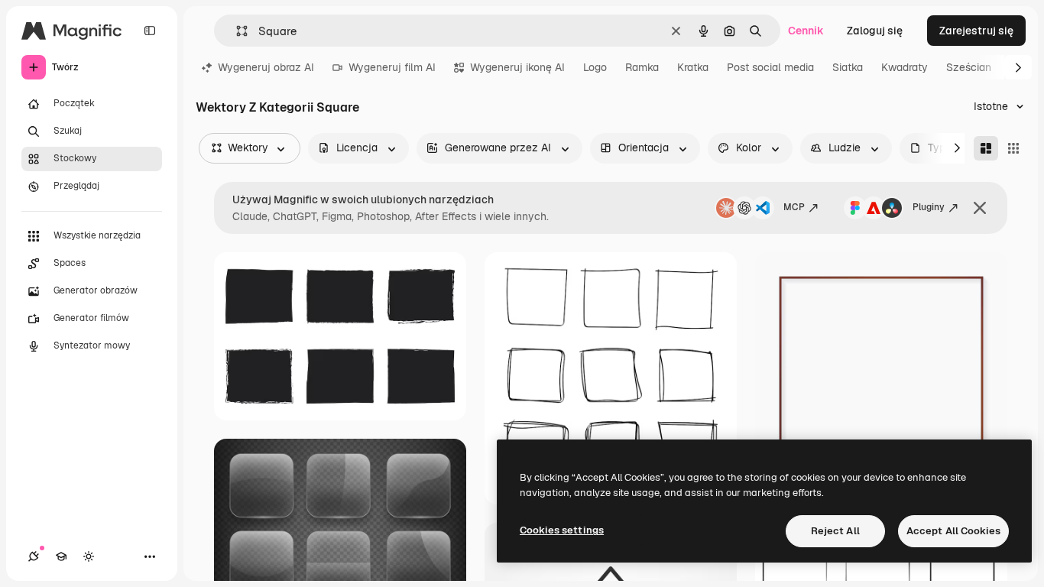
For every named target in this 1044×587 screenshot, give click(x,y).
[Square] (1013, 148)
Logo (595, 67)
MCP (794, 207)
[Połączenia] (33, 556)
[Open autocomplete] (236, 31)
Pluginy (929, 207)
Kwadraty (904, 67)
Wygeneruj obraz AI (266, 67)
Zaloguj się (875, 30)
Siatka (847, 67)
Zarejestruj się (976, 30)
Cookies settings (562, 530)
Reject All (835, 530)
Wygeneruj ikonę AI (517, 67)
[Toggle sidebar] (150, 30)
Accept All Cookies (953, 530)
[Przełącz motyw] (88, 556)
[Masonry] (986, 148)
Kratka (692, 67)
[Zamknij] (980, 208)
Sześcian (968, 67)
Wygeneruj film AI (392, 67)
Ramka (642, 67)
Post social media (770, 67)
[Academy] (61, 556)
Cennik (806, 30)
